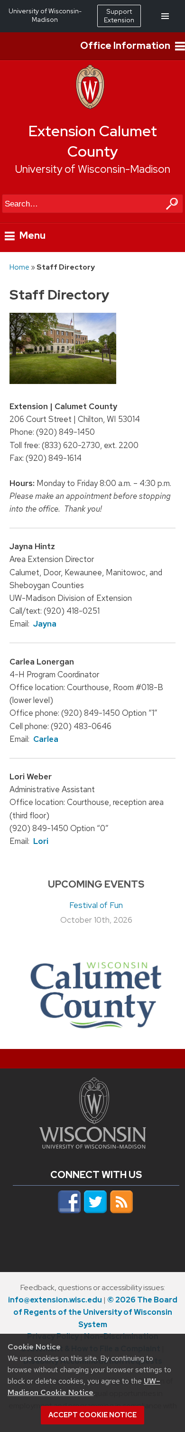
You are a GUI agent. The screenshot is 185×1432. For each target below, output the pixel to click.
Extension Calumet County (92, 141)
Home (19, 267)
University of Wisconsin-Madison (92, 169)
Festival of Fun (96, 905)
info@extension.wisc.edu (55, 1300)
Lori (40, 841)
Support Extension (119, 15)
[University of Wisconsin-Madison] (90, 107)
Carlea (45, 739)
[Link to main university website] (93, 1146)
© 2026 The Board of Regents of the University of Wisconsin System (95, 1312)
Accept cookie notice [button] (92, 1415)
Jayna (44, 623)
